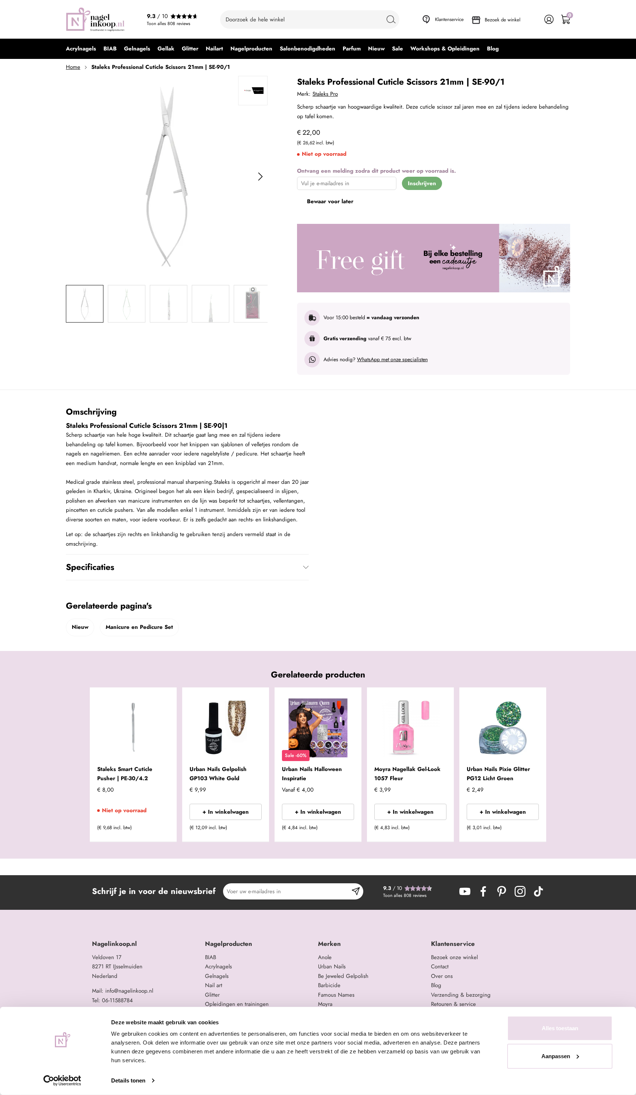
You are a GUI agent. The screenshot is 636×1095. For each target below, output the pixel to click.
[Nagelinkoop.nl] (95, 19)
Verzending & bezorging (461, 995)
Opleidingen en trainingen (237, 1004)
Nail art (213, 985)
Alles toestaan (560, 1028)
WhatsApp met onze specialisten (392, 359)
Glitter (212, 995)
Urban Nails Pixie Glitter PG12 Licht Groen (498, 774)
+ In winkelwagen (225, 812)
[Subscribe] (355, 891)
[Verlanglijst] (532, 19)
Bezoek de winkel (502, 19)
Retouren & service (453, 1004)
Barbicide (329, 985)
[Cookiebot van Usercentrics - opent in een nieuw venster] (62, 1080)
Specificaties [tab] (90, 567)
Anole (325, 957)
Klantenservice (449, 19)
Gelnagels (217, 976)
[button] (160, 830)
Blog (436, 985)
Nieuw (80, 627)
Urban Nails (332, 966)
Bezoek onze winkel (454, 957)
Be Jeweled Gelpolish (343, 976)
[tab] (145, 944)
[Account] (549, 19)
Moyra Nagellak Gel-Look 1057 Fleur (407, 774)
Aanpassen (555, 1056)
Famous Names (336, 995)
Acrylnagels (218, 966)
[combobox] (309, 19)
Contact (440, 966)
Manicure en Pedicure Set (139, 627)
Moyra (325, 1004)
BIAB (210, 957)
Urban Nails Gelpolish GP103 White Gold (218, 774)
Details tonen (128, 1080)
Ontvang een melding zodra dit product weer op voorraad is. (376, 171)
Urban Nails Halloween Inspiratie (312, 774)
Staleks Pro (325, 94)
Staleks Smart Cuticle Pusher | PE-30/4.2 (124, 774)
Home (73, 67)
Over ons (442, 976)
